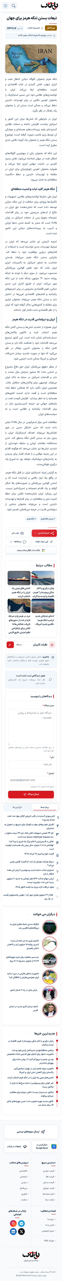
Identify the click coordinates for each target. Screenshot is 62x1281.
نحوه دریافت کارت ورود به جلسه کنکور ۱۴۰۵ (34, 887)
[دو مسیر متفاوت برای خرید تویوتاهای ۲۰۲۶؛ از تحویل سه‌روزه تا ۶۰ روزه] (49, 960)
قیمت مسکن (48, 1182)
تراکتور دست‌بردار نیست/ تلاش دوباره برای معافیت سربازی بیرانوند (32, 1094)
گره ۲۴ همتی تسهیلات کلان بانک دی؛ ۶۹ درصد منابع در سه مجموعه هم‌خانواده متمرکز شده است (29, 835)
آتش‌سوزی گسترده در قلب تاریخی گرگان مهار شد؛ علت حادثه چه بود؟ (31, 818)
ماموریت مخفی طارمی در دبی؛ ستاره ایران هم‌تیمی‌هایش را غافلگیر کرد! (23, 975)
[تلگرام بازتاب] (21, 1223)
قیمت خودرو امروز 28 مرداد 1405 (39, 854)
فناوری (24, 1194)
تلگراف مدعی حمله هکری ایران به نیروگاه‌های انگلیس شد (24, 926)
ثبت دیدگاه (10, 644)
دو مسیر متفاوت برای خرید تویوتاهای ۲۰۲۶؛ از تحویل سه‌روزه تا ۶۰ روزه (22, 959)
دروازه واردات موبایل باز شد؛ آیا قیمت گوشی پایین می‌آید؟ (32, 863)
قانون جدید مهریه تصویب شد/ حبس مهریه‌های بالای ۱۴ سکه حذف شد (30, 1103)
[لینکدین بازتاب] (13, 1231)
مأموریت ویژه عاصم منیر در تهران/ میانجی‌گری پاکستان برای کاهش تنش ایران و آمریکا (34, 1070)
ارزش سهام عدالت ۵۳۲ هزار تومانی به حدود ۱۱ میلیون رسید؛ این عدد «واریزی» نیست (30, 880)
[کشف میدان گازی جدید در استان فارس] (49, 1009)
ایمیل (50, 773)
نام (52, 757)
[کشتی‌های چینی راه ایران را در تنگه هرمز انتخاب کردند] (19, 578)
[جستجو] (13, 5)
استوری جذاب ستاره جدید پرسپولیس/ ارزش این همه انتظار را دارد (30, 872)
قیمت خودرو (48, 1171)
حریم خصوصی (48, 1231)
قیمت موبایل (48, 1188)
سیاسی (24, 1182)
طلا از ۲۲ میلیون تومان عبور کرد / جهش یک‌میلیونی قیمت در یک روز (28, 897)
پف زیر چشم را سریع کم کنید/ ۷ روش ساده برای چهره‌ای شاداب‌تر (33, 1061)
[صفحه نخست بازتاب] (31, 1255)
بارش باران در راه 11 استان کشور (23, 990)
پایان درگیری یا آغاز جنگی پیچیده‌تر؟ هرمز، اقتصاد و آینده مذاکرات (43, 592)
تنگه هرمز (30, 518)
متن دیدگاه (48, 705)
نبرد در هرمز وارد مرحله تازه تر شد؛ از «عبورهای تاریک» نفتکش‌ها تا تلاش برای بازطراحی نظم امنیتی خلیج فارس (19, 624)
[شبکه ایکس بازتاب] (21, 1231)
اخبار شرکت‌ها (48, 1194)
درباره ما (50, 1219)
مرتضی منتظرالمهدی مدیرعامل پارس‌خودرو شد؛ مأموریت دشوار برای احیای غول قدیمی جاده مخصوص (30, 1052)
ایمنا (44, 473)
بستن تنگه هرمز (47, 518)
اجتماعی (23, 1176)
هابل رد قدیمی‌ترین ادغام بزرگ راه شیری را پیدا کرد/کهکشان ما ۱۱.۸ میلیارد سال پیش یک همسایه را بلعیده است (29, 845)
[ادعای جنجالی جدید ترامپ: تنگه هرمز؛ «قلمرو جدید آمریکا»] (42, 606)
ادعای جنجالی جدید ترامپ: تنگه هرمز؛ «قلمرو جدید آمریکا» (44, 620)
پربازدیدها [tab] (45, 807)
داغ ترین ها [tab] (17, 807)
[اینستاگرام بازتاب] (13, 1223)
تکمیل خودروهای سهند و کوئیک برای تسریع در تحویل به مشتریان (29, 826)
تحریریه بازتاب (33, 27)
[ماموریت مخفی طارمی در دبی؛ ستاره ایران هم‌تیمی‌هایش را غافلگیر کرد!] (49, 976)
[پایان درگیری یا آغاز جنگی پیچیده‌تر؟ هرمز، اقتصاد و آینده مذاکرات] (42, 578)
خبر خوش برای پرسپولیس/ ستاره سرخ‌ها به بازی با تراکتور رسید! (32, 1085)
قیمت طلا (50, 1176)
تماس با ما (49, 1225)
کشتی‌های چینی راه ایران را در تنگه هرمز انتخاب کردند (21, 592)
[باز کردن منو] (5, 5)
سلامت (24, 1199)
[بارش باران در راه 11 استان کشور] (49, 993)
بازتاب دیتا (49, 1199)
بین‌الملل (23, 1188)
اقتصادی (23, 1171)
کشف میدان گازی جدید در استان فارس (23, 1008)
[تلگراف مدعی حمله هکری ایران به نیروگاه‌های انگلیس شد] (49, 927)
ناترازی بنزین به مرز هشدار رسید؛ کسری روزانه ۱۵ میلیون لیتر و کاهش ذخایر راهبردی (23, 944)
